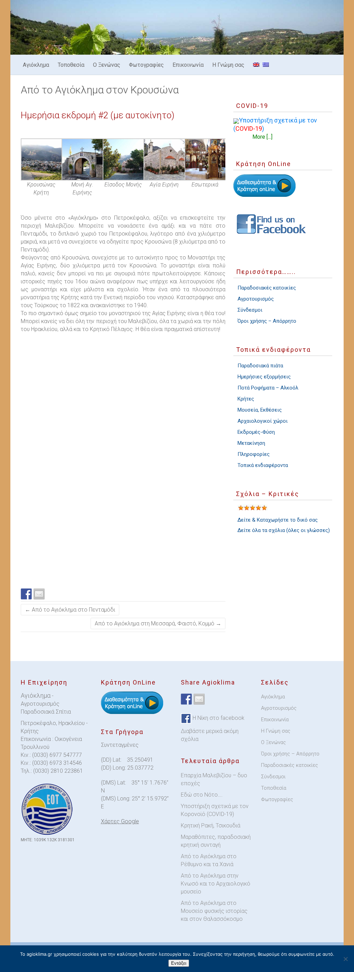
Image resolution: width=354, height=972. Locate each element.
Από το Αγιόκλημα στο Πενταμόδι (70, 609)
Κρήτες (245, 399)
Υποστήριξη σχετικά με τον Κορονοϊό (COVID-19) (215, 810)
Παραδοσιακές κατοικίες (266, 288)
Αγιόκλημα (36, 65)
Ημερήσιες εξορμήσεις (264, 377)
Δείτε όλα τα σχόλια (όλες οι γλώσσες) (283, 530)
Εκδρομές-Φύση (256, 432)
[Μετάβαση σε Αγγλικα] (256, 65)
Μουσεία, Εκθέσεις (259, 410)
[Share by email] (39, 593)
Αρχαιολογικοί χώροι (262, 421)
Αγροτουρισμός (255, 299)
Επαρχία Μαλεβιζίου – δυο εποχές (214, 779)
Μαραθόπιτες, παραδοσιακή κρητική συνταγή (216, 841)
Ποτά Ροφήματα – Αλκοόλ (267, 388)
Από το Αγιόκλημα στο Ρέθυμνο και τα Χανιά (208, 860)
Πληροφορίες (253, 454)
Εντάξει (178, 963)
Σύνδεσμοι (249, 310)
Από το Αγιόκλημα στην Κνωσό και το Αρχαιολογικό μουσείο (215, 883)
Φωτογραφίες (146, 65)
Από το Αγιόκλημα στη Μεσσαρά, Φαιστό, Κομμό (158, 623)
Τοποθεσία (71, 65)
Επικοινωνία (188, 65)
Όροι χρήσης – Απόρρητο (266, 321)
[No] (345, 958)
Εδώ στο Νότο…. (202, 794)
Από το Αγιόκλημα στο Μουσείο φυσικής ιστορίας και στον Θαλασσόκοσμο (214, 911)
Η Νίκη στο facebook (217, 718)
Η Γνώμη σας (228, 65)
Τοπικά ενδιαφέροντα (262, 465)
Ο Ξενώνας (106, 65)
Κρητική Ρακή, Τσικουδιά (210, 825)
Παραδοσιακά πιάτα (260, 366)
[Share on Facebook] (26, 593)
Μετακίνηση (251, 443)
